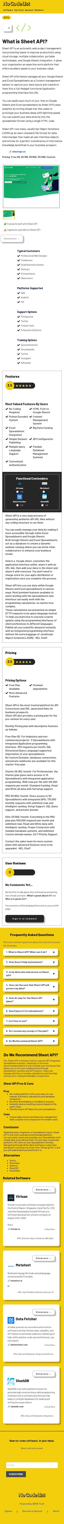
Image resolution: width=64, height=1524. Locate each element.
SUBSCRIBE (16, 1474)
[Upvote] (9, 27)
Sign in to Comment (24, 918)
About (56, 1511)
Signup (8, 1511)
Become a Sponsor (32, 1511)
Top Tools (19, 10)
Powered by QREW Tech (32, 1504)
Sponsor (29, 10)
